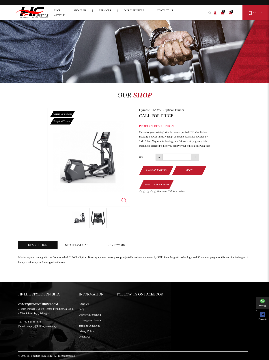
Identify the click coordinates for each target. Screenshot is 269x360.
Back (189, 170)
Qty (141, 157)
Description (37, 244)
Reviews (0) (116, 244)
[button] (209, 12)
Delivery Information (90, 314)
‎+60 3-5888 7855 (32, 321)
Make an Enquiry (156, 170)
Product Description (156, 126)
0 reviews (162, 191)
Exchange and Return (90, 320)
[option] (89, 157)
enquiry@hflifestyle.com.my (42, 326)
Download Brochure (156, 184)
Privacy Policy (86, 331)
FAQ (81, 309)
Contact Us (84, 336)
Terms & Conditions (89, 325)
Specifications (76, 244)
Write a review (177, 191)
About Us (84, 303)
